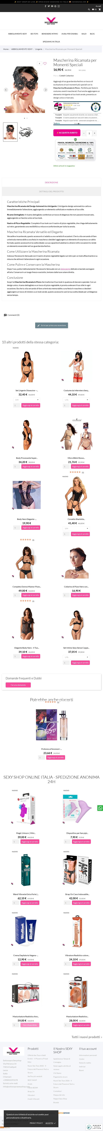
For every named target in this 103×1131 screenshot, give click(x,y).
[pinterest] (55, 6)
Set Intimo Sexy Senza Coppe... (76, 648)
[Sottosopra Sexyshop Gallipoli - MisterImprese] (64, 1113)
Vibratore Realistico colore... (77, 955)
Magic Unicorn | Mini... (25, 833)
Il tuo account (88, 1049)
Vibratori (31, 1095)
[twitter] (49, 6)
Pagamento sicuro (60, 1077)
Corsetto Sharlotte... (76, 519)
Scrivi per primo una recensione (53, 325)
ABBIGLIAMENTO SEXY (17, 34)
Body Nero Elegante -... (26, 519)
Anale (30, 1084)
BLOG (92, 34)
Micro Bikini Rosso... (76, 458)
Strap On (31, 1091)
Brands (56, 1102)
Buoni (81, 1070)
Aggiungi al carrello (66, 132)
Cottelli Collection (66, 76)
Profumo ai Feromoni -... (51, 749)
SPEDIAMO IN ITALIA (51, 42)
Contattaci (57, 1091)
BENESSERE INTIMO (50, 34)
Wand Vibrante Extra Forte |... (25, 894)
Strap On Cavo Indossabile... (77, 894)
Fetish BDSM (33, 1088)
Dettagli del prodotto (51, 191)
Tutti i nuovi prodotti (87, 1037)
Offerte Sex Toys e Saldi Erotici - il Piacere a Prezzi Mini (38, 1058)
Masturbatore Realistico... (77, 1016)
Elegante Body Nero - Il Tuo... (26, 648)
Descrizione (51, 182)
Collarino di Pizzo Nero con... (76, 586)
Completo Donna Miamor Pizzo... (27, 586)
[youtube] (52, 6)
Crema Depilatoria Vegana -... (25, 955)
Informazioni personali (88, 1055)
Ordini (81, 1059)
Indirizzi (82, 1066)
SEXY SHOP (32, 1080)
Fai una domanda (18, 685)
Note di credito (85, 1063)
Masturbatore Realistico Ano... (26, 1016)
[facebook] (46, 6)
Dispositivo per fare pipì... (77, 833)
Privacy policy (36, 1123)
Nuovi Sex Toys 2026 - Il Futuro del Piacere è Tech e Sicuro (38, 1069)
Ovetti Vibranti (33, 1099)
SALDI (84, 32)
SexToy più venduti (35, 1076)
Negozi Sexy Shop (60, 1099)
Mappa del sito (59, 1095)
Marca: (56, 76)
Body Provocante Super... (26, 458)
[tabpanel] (26, 90)
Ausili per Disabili (70, 34)
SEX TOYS (34, 34)
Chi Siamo (57, 1073)
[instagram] (59, 6)
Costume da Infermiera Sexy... (76, 390)
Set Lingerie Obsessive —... (27, 390)
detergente (65, 269)
